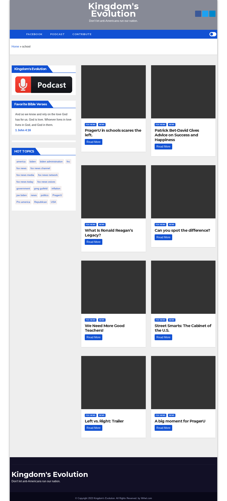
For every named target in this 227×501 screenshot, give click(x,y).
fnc (68, 161)
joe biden (21, 195)
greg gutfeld (41, 188)
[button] (207, 34)
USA (53, 202)
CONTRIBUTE (81, 34)
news (34, 195)
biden (33, 161)
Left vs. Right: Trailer (104, 421)
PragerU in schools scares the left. (113, 132)
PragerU (57, 195)
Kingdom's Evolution (113, 10)
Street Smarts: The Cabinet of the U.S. (183, 328)
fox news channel (40, 168)
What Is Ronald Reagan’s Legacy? (109, 232)
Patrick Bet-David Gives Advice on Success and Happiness (177, 135)
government (23, 188)
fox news (21, 168)
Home (15, 46)
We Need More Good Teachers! (104, 328)
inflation (56, 188)
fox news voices (46, 181)
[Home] (17, 34)
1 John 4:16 (23, 130)
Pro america (23, 202)
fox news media (25, 175)
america (21, 161)
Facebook (34, 34)
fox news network (48, 175)
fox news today (24, 181)
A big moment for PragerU (180, 421)
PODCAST (57, 34)
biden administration (51, 161)
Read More (94, 141)
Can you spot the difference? (182, 230)
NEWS (101, 125)
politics (44, 195)
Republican (40, 202)
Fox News (90, 125)
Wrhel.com (146, 498)
